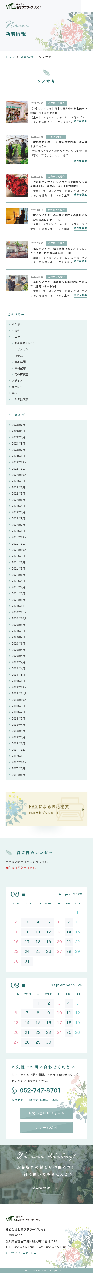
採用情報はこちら (46, 1187)
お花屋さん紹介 (24, 343)
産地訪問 (20, 362)
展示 (14, 393)
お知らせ (17, 324)
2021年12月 (19, 537)
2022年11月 (19, 468)
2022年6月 (18, 499)
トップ (11, 57)
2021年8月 (18, 562)
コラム (19, 355)
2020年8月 (18, 631)
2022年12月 (19, 462)
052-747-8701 (40, 1090)
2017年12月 (19, 749)
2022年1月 (18, 531)
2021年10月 (19, 550)
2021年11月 (19, 543)
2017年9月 (18, 768)
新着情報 (27, 57)
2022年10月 (19, 475)
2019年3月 (18, 674)
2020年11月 (19, 612)
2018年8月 (18, 706)
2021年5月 (18, 581)
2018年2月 (18, 737)
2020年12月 (19, 606)
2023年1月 (18, 456)
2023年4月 (18, 437)
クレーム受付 (47, 1127)
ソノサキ (22, 349)
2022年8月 (18, 487)
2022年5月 (18, 506)
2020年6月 (18, 643)
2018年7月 (18, 712)
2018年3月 (18, 731)
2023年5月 (18, 431)
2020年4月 (18, 656)
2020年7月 (18, 637)
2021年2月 (18, 593)
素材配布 (20, 368)
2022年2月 (18, 525)
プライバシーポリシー (22, 1253)
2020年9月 (18, 625)
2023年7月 (18, 424)
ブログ (16, 337)
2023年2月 (18, 450)
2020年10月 (19, 618)
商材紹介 (17, 387)
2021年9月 (18, 556)
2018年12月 (19, 687)
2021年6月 (18, 574)
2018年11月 (19, 693)
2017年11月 (19, 756)
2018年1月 (18, 743)
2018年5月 (18, 718)
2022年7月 (18, 493)
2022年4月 (18, 512)
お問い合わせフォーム (46, 1113)
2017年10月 (19, 762)
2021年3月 (18, 587)
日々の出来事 (20, 399)
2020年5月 (18, 649)
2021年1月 (18, 600)
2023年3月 (18, 443)
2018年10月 (19, 700)
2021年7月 (18, 568)
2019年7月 (18, 662)
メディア (17, 380)
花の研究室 (21, 374)
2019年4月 (18, 668)
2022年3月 (18, 518)
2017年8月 (18, 775)
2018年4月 (18, 724)
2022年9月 (18, 481)
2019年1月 (18, 681)
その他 (16, 330)
